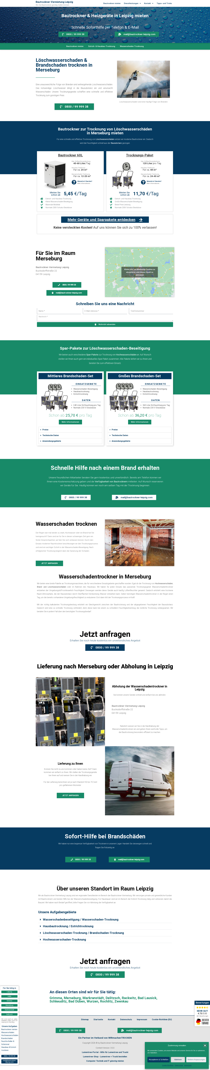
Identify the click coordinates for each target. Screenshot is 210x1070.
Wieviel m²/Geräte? (84, 181)
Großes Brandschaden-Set (139, 376)
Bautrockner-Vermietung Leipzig (54, 1)
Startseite (98, 1019)
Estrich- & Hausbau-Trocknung (101, 46)
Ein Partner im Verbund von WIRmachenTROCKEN (105, 1037)
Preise (45, 430)
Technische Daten (50, 435)
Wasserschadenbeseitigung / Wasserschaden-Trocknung (80, 919)
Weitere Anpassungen (196, 1059)
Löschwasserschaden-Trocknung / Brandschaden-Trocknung (83, 933)
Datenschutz (179, 1065)
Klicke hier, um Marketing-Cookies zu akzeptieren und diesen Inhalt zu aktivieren (139, 272)
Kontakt (147, 3)
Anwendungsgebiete (51, 441)
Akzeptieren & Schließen (158, 1059)
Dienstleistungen (131, 3)
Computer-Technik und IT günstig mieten (105, 1061)
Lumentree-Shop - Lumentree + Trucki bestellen (105, 1056)
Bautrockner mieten (112, 3)
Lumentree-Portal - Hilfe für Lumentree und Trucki (105, 1052)
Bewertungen (202, 1003)
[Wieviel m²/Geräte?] (74, 182)
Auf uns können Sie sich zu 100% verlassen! (105, 227)
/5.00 (202, 1013)
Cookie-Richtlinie (168, 1065)
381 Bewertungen (202, 1016)
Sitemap (85, 1019)
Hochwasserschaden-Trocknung (64, 939)
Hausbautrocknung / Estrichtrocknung (68, 926)
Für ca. (80, 169)
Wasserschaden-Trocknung (132, 46)
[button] (205, 1045)
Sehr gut (202, 1011)
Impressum (188, 1065)
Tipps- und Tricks (164, 3)
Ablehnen (178, 1059)
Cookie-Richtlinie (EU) (162, 1019)
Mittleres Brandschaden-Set (70, 376)
